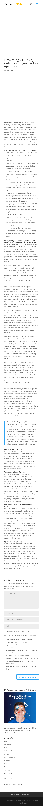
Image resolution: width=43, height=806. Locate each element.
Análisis (7, 741)
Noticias (7, 748)
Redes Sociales (9, 757)
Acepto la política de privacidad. (17, 631)
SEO (5, 764)
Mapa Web (26, 794)
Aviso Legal (15, 794)
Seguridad (7, 761)
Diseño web (8, 745)
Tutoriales (7, 770)
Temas (6, 767)
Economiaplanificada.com (13, 784)
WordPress (8, 773)
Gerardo (10, 70)
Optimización (9, 751)
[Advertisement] (21, 36)
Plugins (6, 754)
